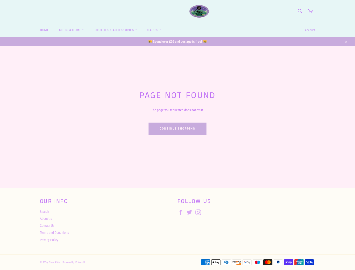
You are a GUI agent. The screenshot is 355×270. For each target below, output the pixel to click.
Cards (153, 30)
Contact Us (47, 226)
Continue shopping (177, 128)
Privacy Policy (49, 240)
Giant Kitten (55, 262)
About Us (46, 219)
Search (44, 212)
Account (310, 30)
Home (44, 30)
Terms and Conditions (54, 233)
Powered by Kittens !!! (74, 262)
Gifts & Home (70, 30)
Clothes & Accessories (115, 30)
